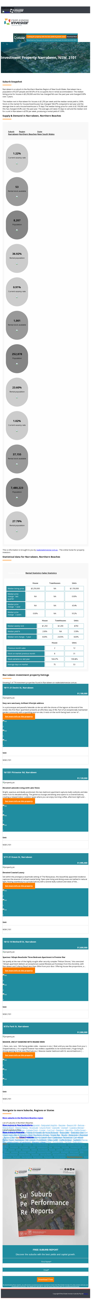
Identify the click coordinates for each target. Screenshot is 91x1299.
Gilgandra (27, 1144)
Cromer (42, 1130)
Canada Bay (46, 1137)
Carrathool (78, 1137)
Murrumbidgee (59, 1154)
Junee (18, 1149)
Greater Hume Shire (76, 1144)
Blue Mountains (35, 1135)
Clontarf (64, 1127)
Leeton (7, 1152)
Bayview (62, 1125)
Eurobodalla (58, 1142)
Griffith (5, 1147)
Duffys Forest (80, 1130)
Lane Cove (83, 1149)
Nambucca (7, 1157)
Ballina (29, 1132)
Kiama (34, 1149)
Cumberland (26, 1142)
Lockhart (55, 1152)
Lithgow (22, 1152)
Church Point (45, 1127)
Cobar (55, 1140)
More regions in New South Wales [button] (18, 1125)
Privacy (86, 1294)
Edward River (46, 1142)
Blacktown (8, 1135)
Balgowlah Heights (49, 1125)
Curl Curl (50, 1130)
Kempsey (26, 1149)
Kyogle (52, 1149)
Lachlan (59, 1149)
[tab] (13, 133)
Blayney (23, 1135)
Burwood (84, 1135)
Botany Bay (55, 1135)
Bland (16, 1135)
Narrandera (27, 1157)
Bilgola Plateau (21, 1127)
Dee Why (69, 1130)
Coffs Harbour (66, 1140)
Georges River (16, 1144)
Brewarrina (74, 1135)
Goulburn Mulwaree (57, 1144)
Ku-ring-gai (43, 1149)
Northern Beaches (74, 1157)
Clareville (56, 1127)
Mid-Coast (74, 1152)
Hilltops (57, 1147)
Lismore (14, 1152)
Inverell (11, 1149)
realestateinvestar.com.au (47, 550)
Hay (50, 1147)
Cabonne (14, 1137)
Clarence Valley (45, 1140)
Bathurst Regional (50, 1132)
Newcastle (48, 1157)
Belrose (81, 1125)
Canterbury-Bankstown (62, 1137)
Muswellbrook (73, 1154)
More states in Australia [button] (13, 1132)
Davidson (60, 1130)
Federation (77, 1142)
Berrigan (84, 1132)
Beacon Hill (71, 1125)
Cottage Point (32, 1130)
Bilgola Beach (8, 1127)
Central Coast (8, 1140)
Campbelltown (34, 1137)
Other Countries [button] (26, 1137)
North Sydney (59, 1157)
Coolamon (77, 1140)
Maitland (64, 1152)
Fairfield (68, 1142)
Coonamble (7, 1142)
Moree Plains (24, 1154)
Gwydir (32, 1147)
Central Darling (21, 1140)
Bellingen (75, 1132)
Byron (6, 1137)
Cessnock (34, 1140)
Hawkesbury (42, 1147)
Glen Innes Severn (40, 1144)
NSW (86, 1157)
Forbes (5, 1144)
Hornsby (65, 1147)
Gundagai (14, 1147)
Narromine (37, 1157)
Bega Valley (64, 1132)
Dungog (35, 1142)
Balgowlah (35, 1125)
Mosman (35, 1154)
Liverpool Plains (43, 1152)
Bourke (64, 1135)
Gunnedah (24, 1147)
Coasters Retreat (77, 1127)
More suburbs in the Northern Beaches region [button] (23, 1118)
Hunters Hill (75, 1147)
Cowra (16, 1142)
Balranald (37, 1132)
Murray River (45, 1154)
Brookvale (34, 1127)
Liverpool (32, 1152)
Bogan (46, 1135)
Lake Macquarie (71, 1149)
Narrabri (16, 1157)
